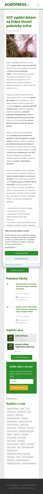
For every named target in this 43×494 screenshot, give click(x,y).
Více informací (9, 247)
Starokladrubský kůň (28, 447)
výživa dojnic (10, 460)
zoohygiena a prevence (13, 463)
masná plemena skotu (13, 418)
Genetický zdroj (11, 412)
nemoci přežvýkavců (13, 425)
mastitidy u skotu (12, 421)
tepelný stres (10, 457)
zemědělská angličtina (22, 460)
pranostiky (25, 434)
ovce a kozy (30, 428)
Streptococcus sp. (12, 450)
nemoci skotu (24, 425)
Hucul (29, 412)
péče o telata (22, 438)
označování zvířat (12, 431)
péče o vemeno (11, 441)
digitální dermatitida (13, 409)
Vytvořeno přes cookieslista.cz (13, 265)
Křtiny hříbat (19, 415)
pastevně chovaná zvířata (26, 431)
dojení (22, 409)
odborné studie (11, 428)
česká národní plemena (29, 463)
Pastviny (9, 434)
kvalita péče (10, 415)
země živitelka (21, 336)
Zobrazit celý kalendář (21, 357)
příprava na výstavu (12, 444)
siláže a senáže (11, 447)
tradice (18, 457)
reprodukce (30, 444)
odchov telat (21, 428)
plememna (17, 434)
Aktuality (16, 31)
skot (19, 447)
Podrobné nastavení (21, 259)
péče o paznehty (11, 438)
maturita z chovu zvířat (25, 421)
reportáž (22, 444)
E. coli (27, 409)
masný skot (25, 418)
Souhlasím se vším (22, 253)
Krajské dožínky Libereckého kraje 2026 (24, 345)
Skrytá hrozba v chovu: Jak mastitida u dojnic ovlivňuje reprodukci (26, 286)
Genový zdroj (22, 412)
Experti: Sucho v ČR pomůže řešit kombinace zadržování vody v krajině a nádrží (26, 309)
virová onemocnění (27, 457)
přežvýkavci (21, 441)
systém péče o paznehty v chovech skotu (18, 454)
